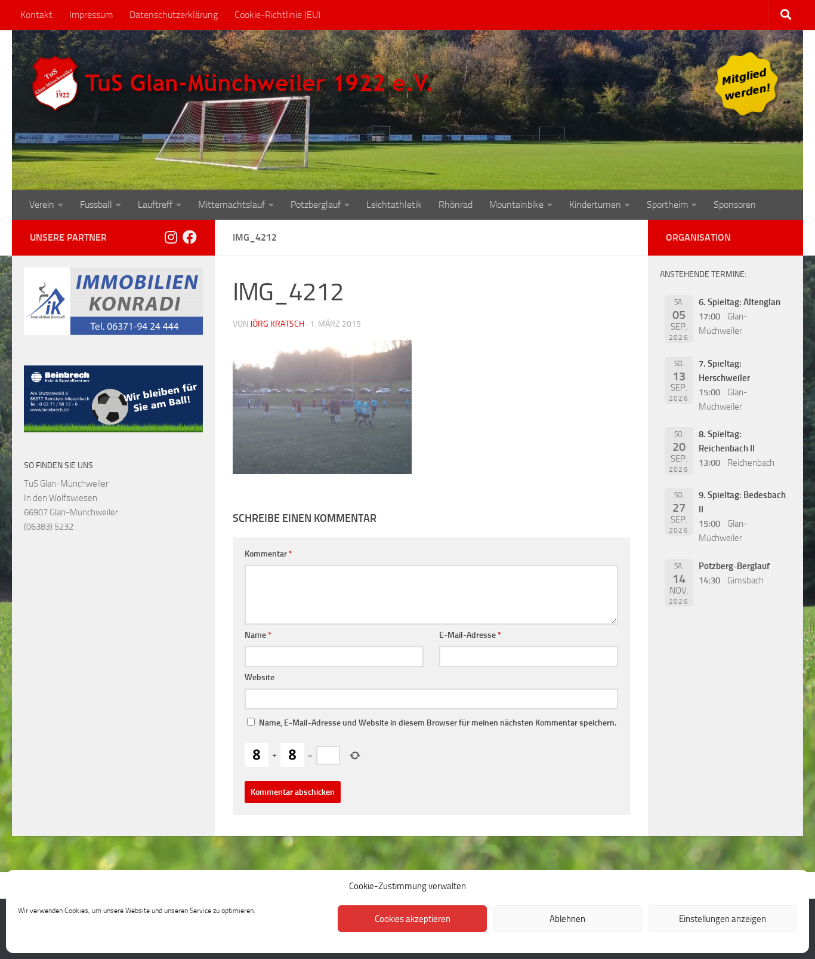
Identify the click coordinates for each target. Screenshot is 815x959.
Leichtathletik (394, 204)
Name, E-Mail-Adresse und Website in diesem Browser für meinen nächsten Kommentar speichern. (437, 723)
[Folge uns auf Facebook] (190, 237)
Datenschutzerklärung (173, 14)
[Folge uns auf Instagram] (170, 237)
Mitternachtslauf (231, 204)
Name (258, 635)
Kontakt (36, 14)
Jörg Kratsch (277, 324)
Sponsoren (735, 204)
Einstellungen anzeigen (722, 919)
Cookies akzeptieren (412, 919)
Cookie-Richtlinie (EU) (277, 14)
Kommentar (268, 554)
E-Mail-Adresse (470, 635)
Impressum (91, 14)
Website (259, 677)
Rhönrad (456, 204)
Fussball (96, 204)
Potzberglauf (316, 204)
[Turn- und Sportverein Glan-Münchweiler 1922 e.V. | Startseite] (235, 83)
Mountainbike (516, 204)
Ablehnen (567, 919)
